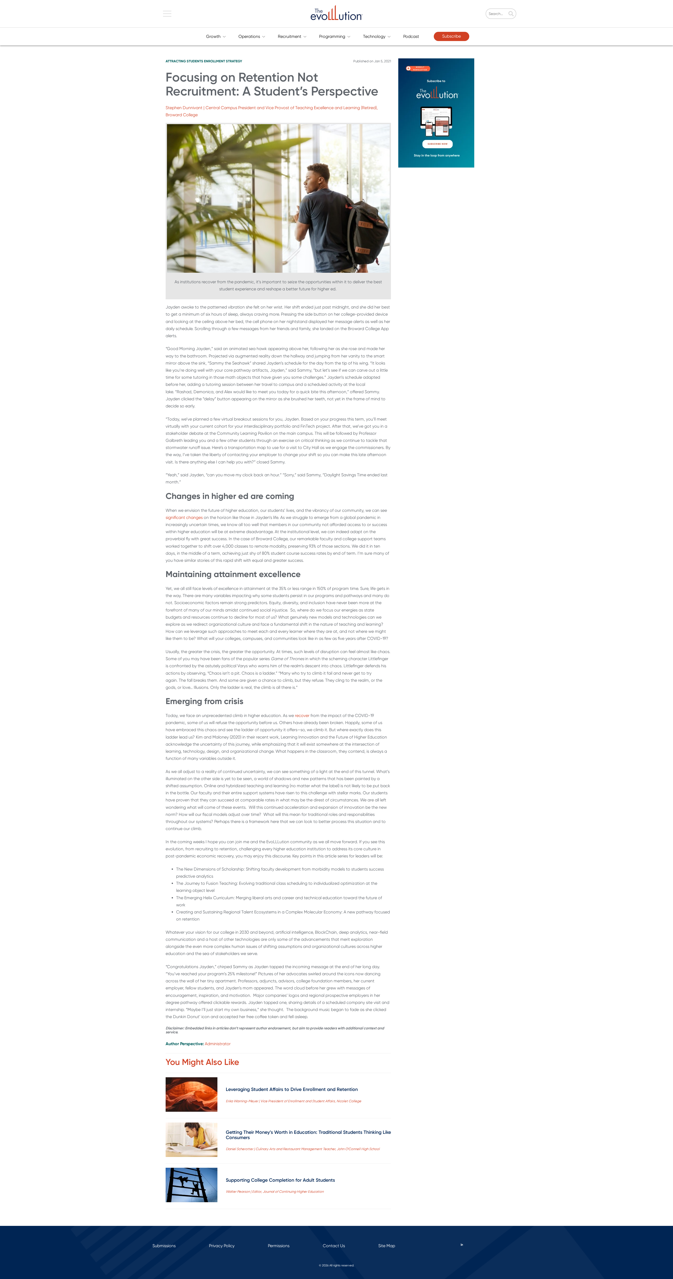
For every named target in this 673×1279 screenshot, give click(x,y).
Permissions (278, 1245)
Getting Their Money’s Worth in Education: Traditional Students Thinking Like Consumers (308, 1134)
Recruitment (289, 36)
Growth (213, 36)
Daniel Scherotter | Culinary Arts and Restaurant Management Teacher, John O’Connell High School (303, 1149)
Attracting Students (184, 61)
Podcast (411, 36)
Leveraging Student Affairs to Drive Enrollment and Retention (292, 1089)
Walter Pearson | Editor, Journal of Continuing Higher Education (275, 1192)
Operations (249, 36)
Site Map (386, 1245)
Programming (332, 36)
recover (302, 715)
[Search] (511, 14)
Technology (374, 36)
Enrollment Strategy (223, 61)
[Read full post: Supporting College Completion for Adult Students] (191, 1186)
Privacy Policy (221, 1245)
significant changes (184, 517)
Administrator (218, 1043)
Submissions (164, 1245)
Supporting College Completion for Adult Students (280, 1180)
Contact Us (334, 1245)
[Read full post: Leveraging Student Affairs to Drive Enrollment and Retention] (191, 1095)
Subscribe (451, 36)
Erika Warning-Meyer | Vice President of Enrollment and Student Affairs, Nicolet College (293, 1101)
